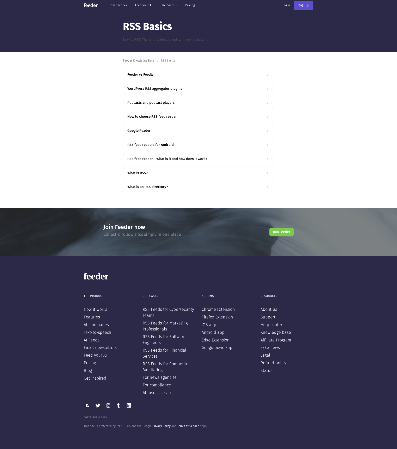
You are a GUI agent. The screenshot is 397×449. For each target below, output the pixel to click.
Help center (271, 325)
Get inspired (95, 378)
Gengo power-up (217, 348)
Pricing (190, 5)
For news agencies (160, 377)
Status (266, 371)
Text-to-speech (97, 332)
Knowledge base (276, 332)
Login (286, 5)
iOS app (209, 325)
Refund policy (273, 363)
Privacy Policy (161, 426)
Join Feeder (281, 232)
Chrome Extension (218, 309)
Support (268, 317)
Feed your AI (143, 5)
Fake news (270, 348)
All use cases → (157, 393)
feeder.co (91, 5)
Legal (265, 355)
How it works (118, 5)
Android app (213, 332)
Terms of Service (188, 426)
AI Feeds (91, 340)
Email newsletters (100, 348)
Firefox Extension (217, 317)
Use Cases (168, 5)
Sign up (303, 5)
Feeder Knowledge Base (138, 60)
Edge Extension (216, 340)
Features (92, 317)
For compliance (157, 385)
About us (269, 309)
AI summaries (96, 325)
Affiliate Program (276, 340)
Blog (88, 371)
